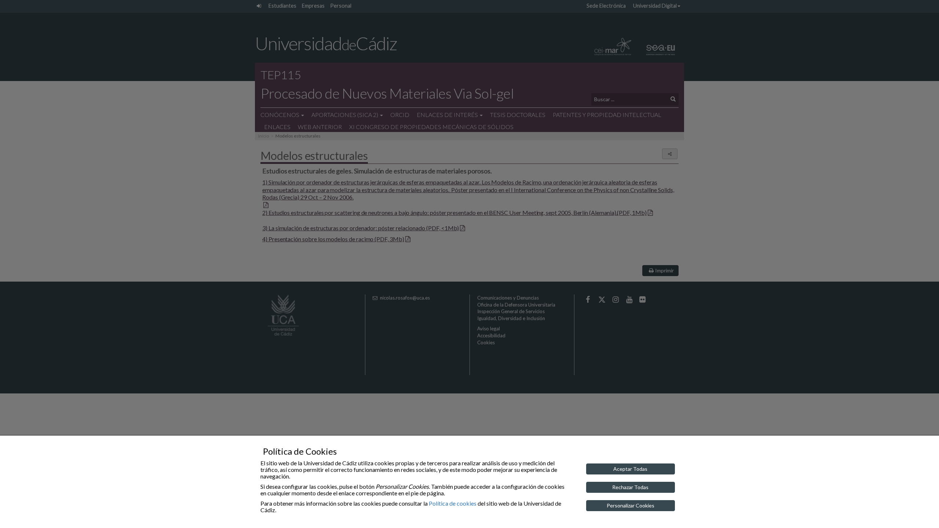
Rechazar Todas (630, 487)
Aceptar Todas (630, 469)
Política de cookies (452, 503)
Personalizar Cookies (630, 505)
